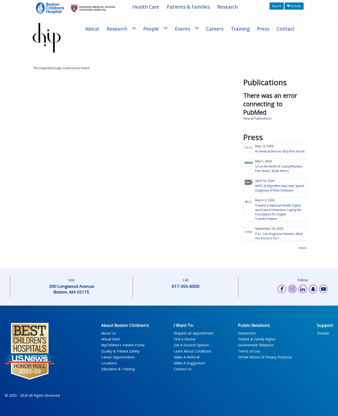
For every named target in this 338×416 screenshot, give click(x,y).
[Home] (48, 38)
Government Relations (256, 345)
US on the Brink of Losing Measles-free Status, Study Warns (279, 168)
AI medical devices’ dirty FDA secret (280, 151)
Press (263, 28)
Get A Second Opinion (191, 345)
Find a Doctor (185, 339)
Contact (285, 28)
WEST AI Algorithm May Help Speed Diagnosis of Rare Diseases (279, 188)
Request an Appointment (194, 333)
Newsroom (247, 333)
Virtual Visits (110, 339)
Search (276, 6)
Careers (214, 28)
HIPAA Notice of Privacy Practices (265, 357)
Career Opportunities (118, 357)
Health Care (145, 6)
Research (227, 6)
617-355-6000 (185, 286)
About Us (108, 333)
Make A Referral (186, 357)
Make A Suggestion (189, 363)
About (92, 28)
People (151, 28)
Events (182, 28)
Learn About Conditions (193, 351)
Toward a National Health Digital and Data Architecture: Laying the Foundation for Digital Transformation (278, 212)
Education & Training (118, 369)
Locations (109, 363)
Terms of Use (249, 351)
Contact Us (183, 369)
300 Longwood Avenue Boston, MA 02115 (71, 289)
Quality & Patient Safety (120, 351)
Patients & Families (188, 6)
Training (240, 28)
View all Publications (257, 118)
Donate (295, 6)
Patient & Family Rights (257, 339)
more (302, 248)
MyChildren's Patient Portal (123, 345)
